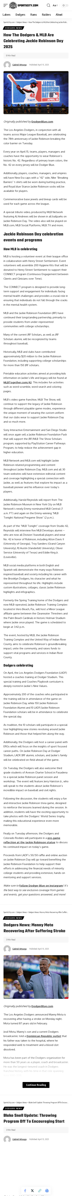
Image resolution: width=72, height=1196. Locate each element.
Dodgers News (13, 28)
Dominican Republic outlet (44, 1036)
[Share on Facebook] (25, 1190)
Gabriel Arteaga (19, 64)
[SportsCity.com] (23, 5)
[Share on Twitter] (32, 1190)
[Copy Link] (39, 1190)
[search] (48, 5)
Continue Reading (36, 1084)
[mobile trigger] (6, 5)
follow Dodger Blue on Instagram (41, 885)
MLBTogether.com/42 (17, 382)
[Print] (47, 1190)
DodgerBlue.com (42, 121)
